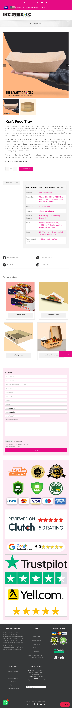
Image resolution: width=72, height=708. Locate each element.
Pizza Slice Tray (53, 314)
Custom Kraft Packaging (45, 142)
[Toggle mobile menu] (68, 13)
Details (27, 296)
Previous (4, 65)
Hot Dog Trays (20, 314)
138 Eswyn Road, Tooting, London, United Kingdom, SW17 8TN (36, 672)
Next (68, 65)
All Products (36, 636)
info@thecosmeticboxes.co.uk (35, 7)
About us (36, 651)
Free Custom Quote (65, 354)
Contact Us (36, 648)
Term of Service (36, 640)
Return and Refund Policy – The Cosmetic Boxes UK (36, 656)
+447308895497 (20, 7)
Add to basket (26, 169)
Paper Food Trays (20, 161)
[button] (5, 702)
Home (36, 633)
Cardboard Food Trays (51, 355)
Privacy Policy (36, 644)
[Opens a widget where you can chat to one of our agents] (65, 704)
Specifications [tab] (13, 183)
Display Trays (18, 355)
